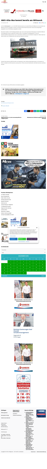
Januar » (43, 275)
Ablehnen (21, 238)
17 (23, 267)
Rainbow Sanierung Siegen (6, 213)
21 (4, 270)
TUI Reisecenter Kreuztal (5, 206)
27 (42, 270)
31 (23, 273)
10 (23, 264)
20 (42, 267)
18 (29, 267)
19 (36, 267)
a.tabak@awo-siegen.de (21, 93)
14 (4, 267)
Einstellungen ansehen (32, 238)
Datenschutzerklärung (21, 241)
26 (36, 270)
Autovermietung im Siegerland (7, 204)
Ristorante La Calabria (5, 211)
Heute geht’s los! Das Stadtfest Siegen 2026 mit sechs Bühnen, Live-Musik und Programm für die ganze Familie (30, 434)
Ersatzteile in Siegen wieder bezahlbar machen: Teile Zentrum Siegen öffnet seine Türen (30, 419)
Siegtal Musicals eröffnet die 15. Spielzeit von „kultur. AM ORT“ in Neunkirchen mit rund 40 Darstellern (30, 447)
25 (29, 270)
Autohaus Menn (4, 209)
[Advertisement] (23, 74)
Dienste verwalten (13, 235)
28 (4, 273)
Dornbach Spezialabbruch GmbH (7, 214)
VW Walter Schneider (5, 194)
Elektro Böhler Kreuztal (5, 197)
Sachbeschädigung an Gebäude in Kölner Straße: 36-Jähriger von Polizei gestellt (30, 414)
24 (23, 270)
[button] (36, 227)
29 (10, 273)
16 (17, 267)
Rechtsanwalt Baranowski (6, 199)
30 (17, 273)
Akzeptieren (12, 238)
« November (4, 275)
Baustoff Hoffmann (5, 201)
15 (10, 267)
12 (36, 264)
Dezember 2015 (23, 256)
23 (17, 270)
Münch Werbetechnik (5, 196)
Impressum (27, 241)
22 (10, 270)
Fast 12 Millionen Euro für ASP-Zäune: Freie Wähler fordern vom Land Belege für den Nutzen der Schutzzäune (30, 441)
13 (42, 264)
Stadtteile (24, 16)
